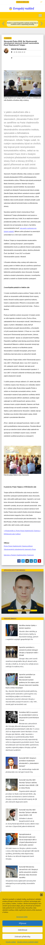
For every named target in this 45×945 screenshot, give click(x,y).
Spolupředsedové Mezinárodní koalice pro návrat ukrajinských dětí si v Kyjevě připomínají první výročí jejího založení (27, 840)
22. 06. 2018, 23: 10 (19, 52)
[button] (41, 894)
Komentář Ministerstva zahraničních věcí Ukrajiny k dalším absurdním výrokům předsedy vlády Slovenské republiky (28, 872)
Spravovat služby (22, 917)
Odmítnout (22, 930)
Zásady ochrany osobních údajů (27, 942)
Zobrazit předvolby (22, 936)
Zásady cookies (11, 942)
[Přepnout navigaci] (40, 15)
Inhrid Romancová (18, 49)
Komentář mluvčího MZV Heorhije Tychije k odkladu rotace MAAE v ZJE (28, 812)
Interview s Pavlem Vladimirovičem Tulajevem (19, 555)
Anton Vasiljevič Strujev (22, 610)
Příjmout (22, 923)
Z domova (8, 38)
